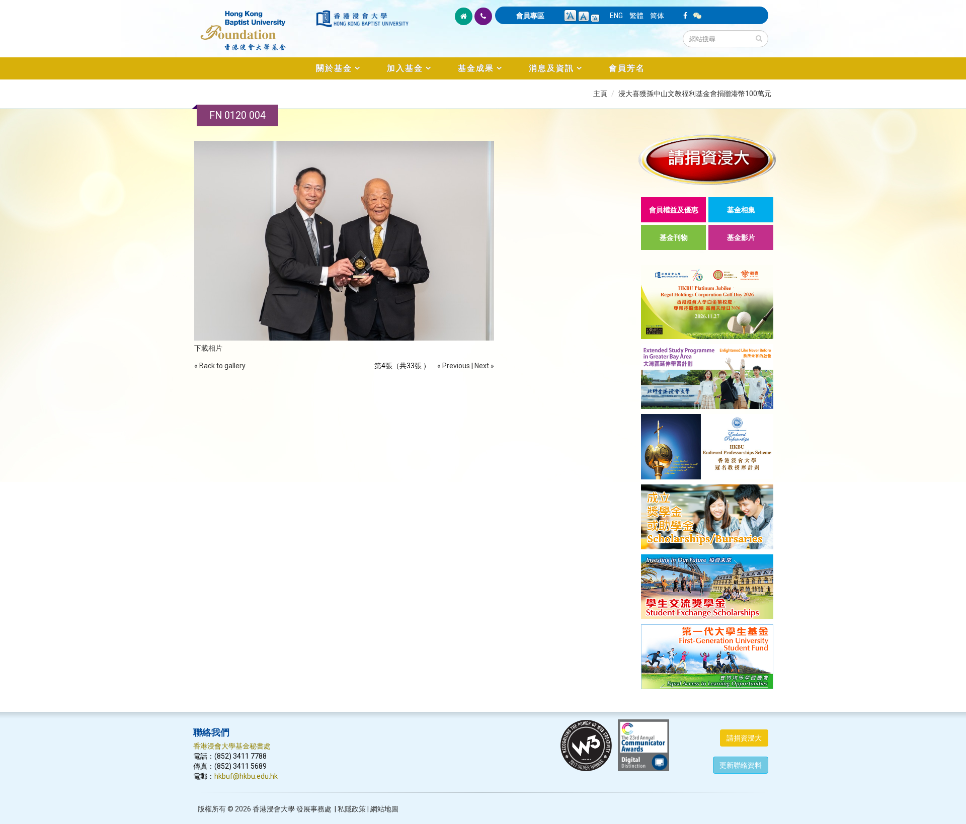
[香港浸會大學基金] (254, 25)
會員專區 (530, 16)
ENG (616, 16)
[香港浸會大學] (362, 18)
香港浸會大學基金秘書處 (232, 746)
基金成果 (476, 68)
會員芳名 (627, 68)
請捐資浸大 (744, 738)
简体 (657, 16)
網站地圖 (384, 809)
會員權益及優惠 (673, 210)
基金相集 (741, 210)
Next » (484, 366)
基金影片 (741, 237)
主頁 (600, 94)
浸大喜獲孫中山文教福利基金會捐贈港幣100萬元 (694, 94)
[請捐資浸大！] (707, 159)
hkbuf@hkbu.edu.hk (246, 776)
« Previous (453, 366)
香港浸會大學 (274, 809)
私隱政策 (352, 809)
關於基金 (334, 68)
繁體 (636, 16)
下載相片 (208, 348)
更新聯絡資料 (740, 765)
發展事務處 (314, 809)
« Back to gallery (220, 366)
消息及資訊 (551, 68)
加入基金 (405, 68)
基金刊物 (674, 237)
